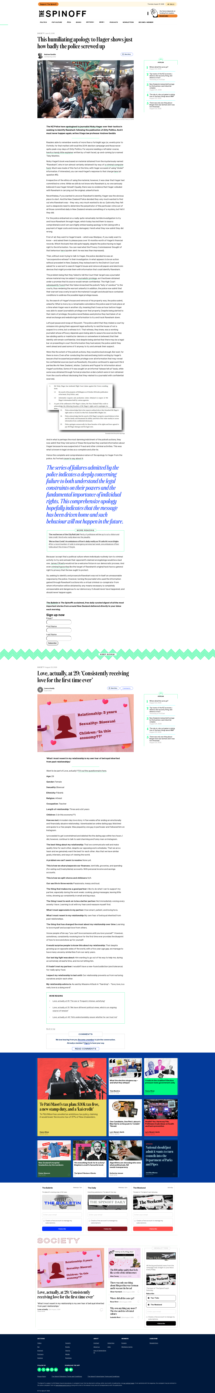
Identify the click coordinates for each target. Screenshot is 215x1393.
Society (41, 33)
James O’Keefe (58, 563)
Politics (43, 22)
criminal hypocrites (60, 566)
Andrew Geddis (50, 54)
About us (97, 1347)
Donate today (163, 16)
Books (78, 22)
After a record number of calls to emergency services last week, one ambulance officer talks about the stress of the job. (84, 544)
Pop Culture (57, 22)
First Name (51, 626)
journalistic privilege (87, 278)
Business (68, 1358)
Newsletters (128, 22)
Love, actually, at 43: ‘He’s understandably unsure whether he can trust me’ (85, 1017)
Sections (89, 22)
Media (67, 1354)
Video (39, 1343)
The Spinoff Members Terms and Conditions (67, 1376)
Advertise (111, 1343)
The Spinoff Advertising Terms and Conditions (103, 1376)
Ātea (69, 22)
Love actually (49, 688)
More (101, 22)
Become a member (146, 22)
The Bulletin (52, 602)
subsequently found (55, 285)
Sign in (172, 4)
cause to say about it (73, 458)
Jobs (109, 1347)
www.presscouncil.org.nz (63, 1385)
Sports (67, 1350)
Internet (40, 1350)
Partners (40, 1354)
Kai (38, 1347)
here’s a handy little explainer (59, 152)
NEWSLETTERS (161, 1248)
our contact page (128, 1383)
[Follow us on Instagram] (52, 1371)
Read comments (85, 1049)
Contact (96, 1343)
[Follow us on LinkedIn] (56, 1371)
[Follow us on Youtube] (48, 1371)
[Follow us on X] (44, 1371)
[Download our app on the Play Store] (71, 1371)
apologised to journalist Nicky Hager (84, 126)
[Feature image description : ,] (71, 1268)
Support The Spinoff (48, 4)
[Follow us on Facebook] (39, 1371)
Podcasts (114, 22)
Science (40, 1358)
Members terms (126, 1347)
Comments (126, 688)
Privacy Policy (41, 1376)
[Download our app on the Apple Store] (67, 1371)
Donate (124, 1343)
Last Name (51, 634)
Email (49, 618)
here (116, 171)
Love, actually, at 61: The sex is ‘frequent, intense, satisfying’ (79, 1001)
